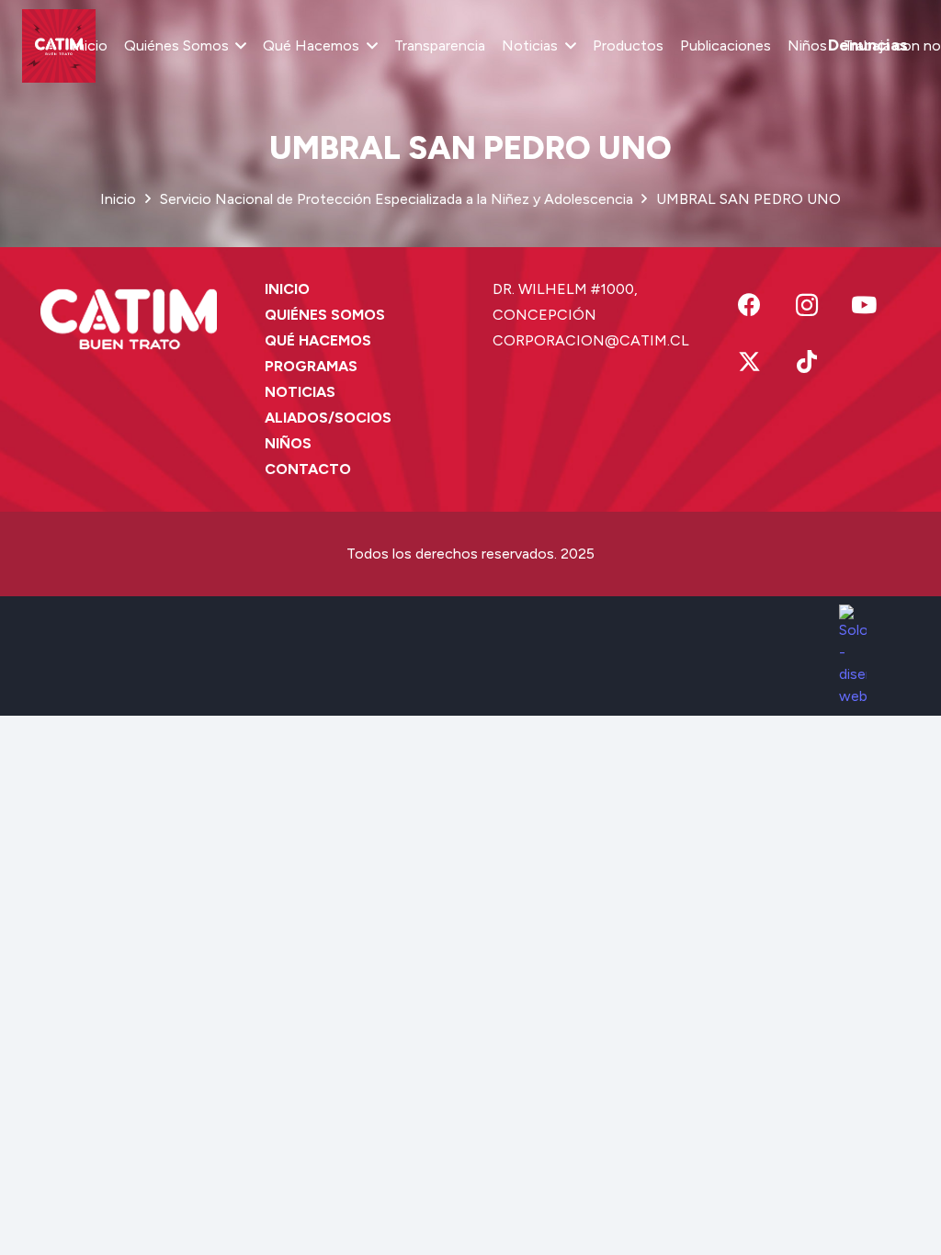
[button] (238, 46)
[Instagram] (807, 305)
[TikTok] (807, 362)
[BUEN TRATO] (59, 46)
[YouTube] (864, 305)
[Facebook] (749, 305)
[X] (749, 362)
